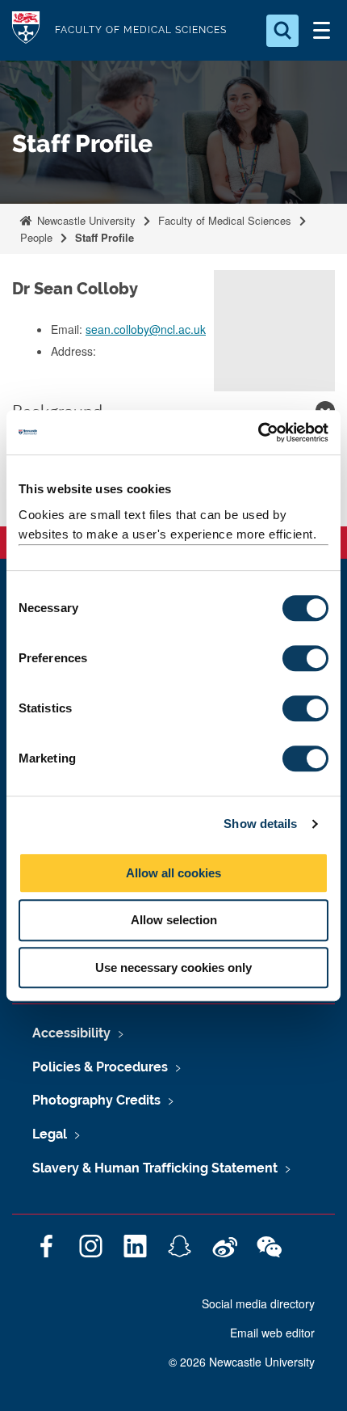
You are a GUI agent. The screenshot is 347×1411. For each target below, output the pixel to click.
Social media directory (258, 1303)
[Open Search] (282, 31)
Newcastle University (85, 220)
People (36, 237)
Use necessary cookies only (173, 967)
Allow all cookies (173, 873)
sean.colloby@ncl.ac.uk (146, 329)
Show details (260, 823)
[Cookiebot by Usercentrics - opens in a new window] (257, 432)
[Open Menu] (321, 31)
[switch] (305, 658)
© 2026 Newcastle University (242, 1362)
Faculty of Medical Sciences (224, 220)
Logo (26, 30)
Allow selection (174, 920)
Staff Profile (104, 237)
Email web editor (272, 1332)
